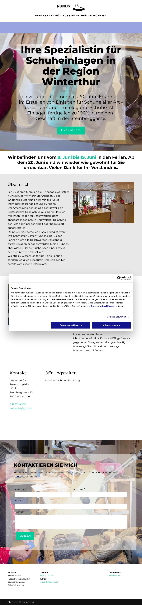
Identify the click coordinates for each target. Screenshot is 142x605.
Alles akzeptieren (111, 325)
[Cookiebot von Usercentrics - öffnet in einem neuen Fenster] (119, 278)
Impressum (114, 575)
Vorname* (20, 489)
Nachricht (20, 512)
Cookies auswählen (116, 317)
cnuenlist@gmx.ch (21, 408)
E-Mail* (18, 500)
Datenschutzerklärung (102, 306)
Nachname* (78, 489)
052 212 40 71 (18, 404)
